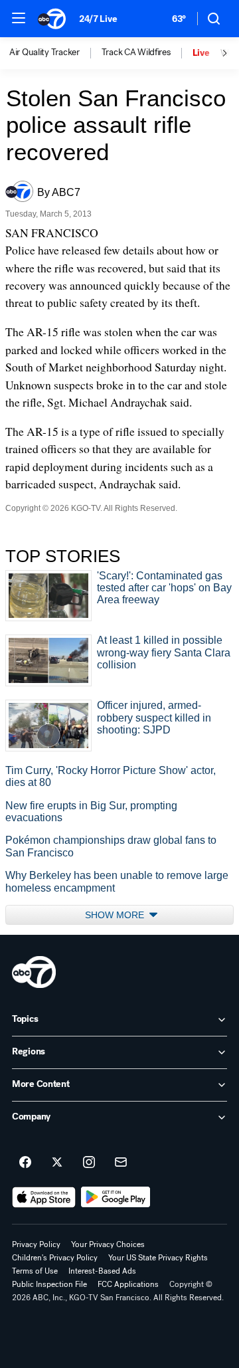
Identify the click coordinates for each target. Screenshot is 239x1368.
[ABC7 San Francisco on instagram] (89, 1162)
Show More (116, 915)
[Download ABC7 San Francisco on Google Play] (116, 1197)
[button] (19, 18)
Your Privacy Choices (108, 1244)
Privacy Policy (36, 1244)
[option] (55, 53)
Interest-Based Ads (102, 1271)
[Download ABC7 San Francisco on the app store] (44, 1197)
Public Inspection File (49, 1284)
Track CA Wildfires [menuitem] (136, 52)
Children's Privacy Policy (55, 1258)
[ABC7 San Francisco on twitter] (57, 1162)
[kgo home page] (34, 972)
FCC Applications (128, 1284)
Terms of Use (35, 1271)
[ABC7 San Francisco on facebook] (25, 1162)
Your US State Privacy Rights (158, 1258)
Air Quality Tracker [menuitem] (44, 52)
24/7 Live (98, 19)
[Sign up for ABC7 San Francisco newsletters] (121, 1162)
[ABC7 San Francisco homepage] (52, 18)
